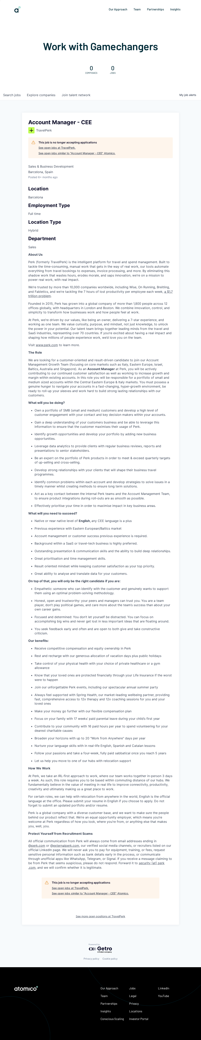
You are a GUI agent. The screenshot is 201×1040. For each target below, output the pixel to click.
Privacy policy (91, 958)
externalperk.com (66, 846)
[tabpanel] (100, 561)
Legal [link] (132, 996)
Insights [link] (175, 9)
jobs (12, 95)
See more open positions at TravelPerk (100, 916)
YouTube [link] (163, 996)
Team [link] (137, 9)
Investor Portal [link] (138, 1019)
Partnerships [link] (155, 9)
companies (41, 95)
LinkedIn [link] (163, 988)
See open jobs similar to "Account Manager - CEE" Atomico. (76, 153)
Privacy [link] (134, 1003)
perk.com (38, 846)
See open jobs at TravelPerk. (57, 147)
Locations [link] (135, 1011)
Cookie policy (110, 958)
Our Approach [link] (118, 9)
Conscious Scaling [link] (112, 1019)
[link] (17, 11)
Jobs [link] (132, 988)
